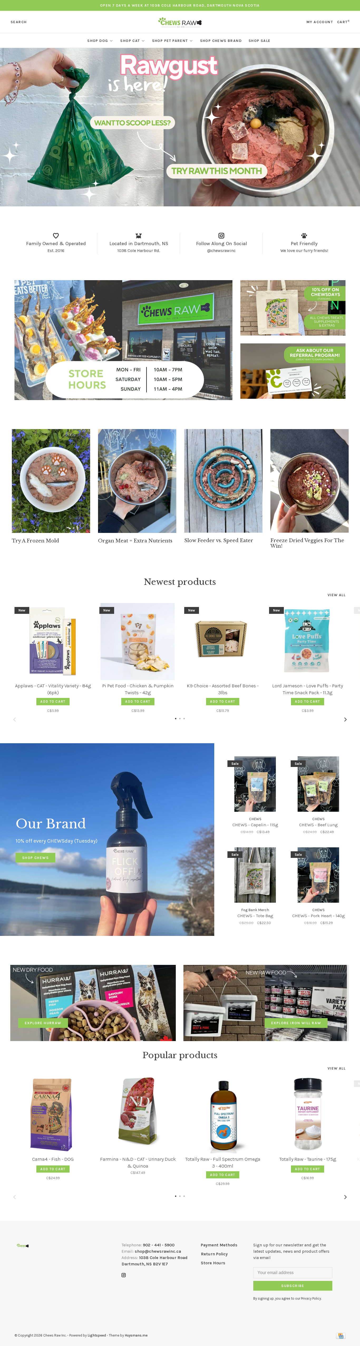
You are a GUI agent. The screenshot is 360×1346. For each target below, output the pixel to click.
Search (19, 22)
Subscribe (292, 1286)
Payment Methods (219, 1244)
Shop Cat (130, 40)
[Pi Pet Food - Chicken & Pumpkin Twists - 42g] (137, 641)
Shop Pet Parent (170, 40)
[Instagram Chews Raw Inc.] (123, 1275)
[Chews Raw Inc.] (22, 1246)
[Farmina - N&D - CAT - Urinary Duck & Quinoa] (137, 1114)
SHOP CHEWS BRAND (221, 40)
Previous (14, 719)
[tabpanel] (51, 486)
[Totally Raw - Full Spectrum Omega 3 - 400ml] (222, 1114)
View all (337, 595)
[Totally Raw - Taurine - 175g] (307, 1114)
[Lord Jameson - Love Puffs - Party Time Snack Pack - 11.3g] (307, 641)
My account (320, 22)
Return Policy (214, 1253)
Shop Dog (97, 40)
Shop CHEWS (35, 858)
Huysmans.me (136, 1335)
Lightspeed (96, 1335)
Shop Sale (260, 40)
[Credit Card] (341, 1337)
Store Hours (213, 1262)
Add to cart (52, 701)
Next (345, 719)
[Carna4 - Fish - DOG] (52, 1114)
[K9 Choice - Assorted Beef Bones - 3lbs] (222, 641)
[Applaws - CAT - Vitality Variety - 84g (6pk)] (52, 641)
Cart (343, 22)
